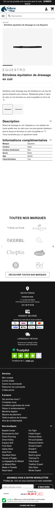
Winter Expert (35, 470)
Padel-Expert (34, 433)
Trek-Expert (34, 461)
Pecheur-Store (35, 436)
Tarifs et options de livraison (14, 417)
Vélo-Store (33, 467)
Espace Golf (7, 442)
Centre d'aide (8, 380)
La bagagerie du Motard (13, 461)
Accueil (5, 22)
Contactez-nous (27, 297)
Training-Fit (34, 458)
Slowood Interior (36, 442)
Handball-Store (9, 454)
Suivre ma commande (12, 383)
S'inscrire (44, 486)
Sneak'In (32, 448)
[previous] (2, 246)
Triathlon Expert (36, 464)
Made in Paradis (9, 467)
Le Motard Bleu (9, 464)
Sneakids (33, 451)
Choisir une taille (27, 505)
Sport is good (35, 454)
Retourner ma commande (13, 386)
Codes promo (8, 389)
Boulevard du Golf (10, 433)
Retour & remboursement (13, 408)
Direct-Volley (8, 439)
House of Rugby (9, 458)
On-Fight (32, 430)
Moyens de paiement (11, 414)
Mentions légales (10, 411)
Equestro (14, 70)
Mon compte (7, 377)
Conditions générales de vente (16, 405)
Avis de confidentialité (12, 420)
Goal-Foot (6, 451)
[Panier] (52, 9)
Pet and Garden (36, 439)
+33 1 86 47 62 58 (27, 305)
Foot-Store (7, 445)
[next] (53, 246)
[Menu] (3, 16)
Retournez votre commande (27, 344)
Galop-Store (7, 448)
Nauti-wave (7, 470)
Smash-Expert (35, 445)
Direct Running (9, 436)
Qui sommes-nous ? (11, 399)
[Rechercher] (9, 16)
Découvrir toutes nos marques (27, 274)
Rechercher (16, 15)
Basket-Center (8, 430)
